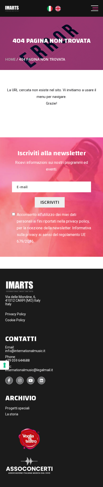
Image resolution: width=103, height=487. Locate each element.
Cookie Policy (15, 320)
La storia (11, 414)
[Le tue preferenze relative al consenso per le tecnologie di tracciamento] (4, 365)
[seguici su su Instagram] (20, 380)
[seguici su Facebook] (9, 380)
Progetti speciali (17, 408)
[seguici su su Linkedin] (41, 380)
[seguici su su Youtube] (30, 380)
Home (10, 59)
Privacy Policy (15, 314)
